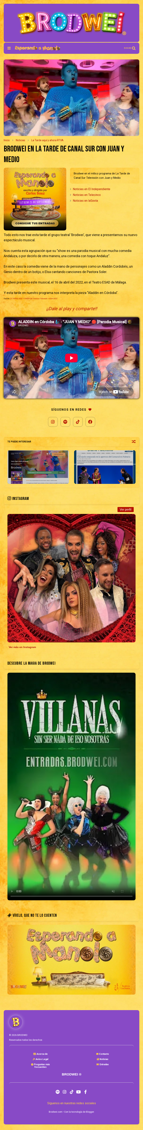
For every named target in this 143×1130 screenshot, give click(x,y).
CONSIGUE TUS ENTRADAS (35, 223)
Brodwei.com (55, 1112)
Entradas (104, 1064)
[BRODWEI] (37, 49)
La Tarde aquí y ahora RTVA (47, 140)
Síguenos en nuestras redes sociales (71, 1103)
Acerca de (42, 1054)
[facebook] (85, 1092)
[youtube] (78, 1092)
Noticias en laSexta (85, 200)
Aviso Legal (41, 1059)
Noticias (20, 140)
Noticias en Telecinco (87, 195)
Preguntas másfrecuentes (41, 1065)
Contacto (103, 1054)
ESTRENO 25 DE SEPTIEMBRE (34, 202)
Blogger (90, 1112)
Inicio (7, 140)
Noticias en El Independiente (91, 189)
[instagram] (64, 1092)
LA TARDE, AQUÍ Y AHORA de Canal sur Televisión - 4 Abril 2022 (33, 299)
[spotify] (58, 1092)
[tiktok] (72, 1092)
